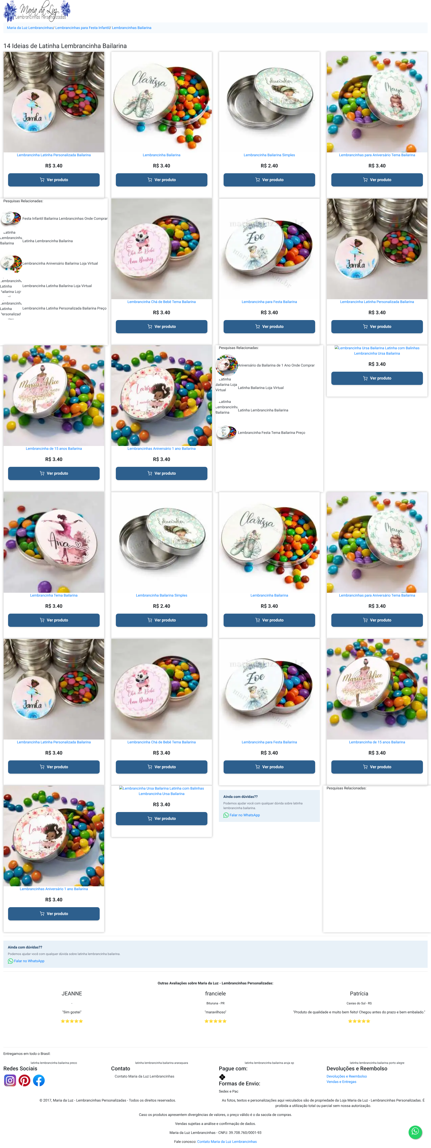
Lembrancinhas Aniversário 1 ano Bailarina (162, 448)
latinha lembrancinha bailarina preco (54, 1063)
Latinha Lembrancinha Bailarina (47, 241)
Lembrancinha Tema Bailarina (53, 595)
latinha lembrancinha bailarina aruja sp (269, 1063)
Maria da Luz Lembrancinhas (30, 28)
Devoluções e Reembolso (347, 1076)
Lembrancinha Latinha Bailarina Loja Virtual (57, 286)
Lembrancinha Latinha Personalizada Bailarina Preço (64, 308)
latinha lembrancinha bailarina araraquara (161, 1063)
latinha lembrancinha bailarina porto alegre (377, 1063)
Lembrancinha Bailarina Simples (269, 155)
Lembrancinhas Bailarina (132, 28)
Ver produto (57, 180)
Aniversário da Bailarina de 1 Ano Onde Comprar (276, 365)
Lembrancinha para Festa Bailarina (269, 302)
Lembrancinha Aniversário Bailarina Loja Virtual (60, 263)
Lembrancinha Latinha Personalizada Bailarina (54, 155)
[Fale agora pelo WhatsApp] (415, 1132)
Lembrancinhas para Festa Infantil (82, 28)
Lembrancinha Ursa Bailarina (377, 353)
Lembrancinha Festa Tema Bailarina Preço (271, 432)
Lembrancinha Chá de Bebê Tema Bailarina (162, 302)
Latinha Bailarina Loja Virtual (261, 388)
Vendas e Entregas (341, 1082)
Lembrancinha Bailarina (161, 155)
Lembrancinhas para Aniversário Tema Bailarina (377, 155)
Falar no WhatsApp (244, 815)
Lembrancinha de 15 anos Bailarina (54, 448)
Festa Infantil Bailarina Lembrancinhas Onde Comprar (65, 218)
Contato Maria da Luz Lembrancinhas (144, 1076)
